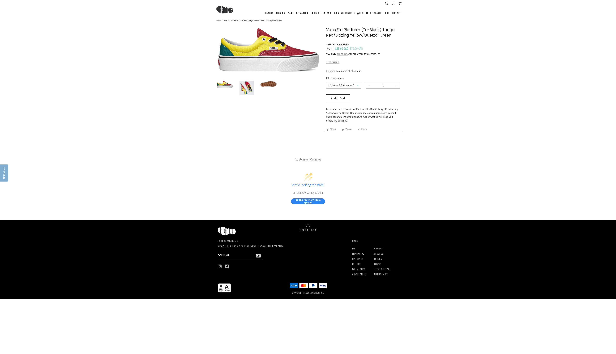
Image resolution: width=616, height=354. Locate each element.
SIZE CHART (332, 63)
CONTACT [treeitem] (396, 13)
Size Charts (358, 259)
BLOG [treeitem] (386, 13)
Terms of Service (382, 269)
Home (218, 21)
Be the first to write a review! (308, 201)
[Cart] (400, 3)
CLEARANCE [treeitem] (376, 13)
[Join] (258, 255)
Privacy (377, 264)
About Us (378, 254)
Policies (378, 259)
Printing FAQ (358, 254)
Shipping (330, 71)
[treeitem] (269, 13)
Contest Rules (359, 274)
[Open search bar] (386, 3)
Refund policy (381, 274)
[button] (225, 84)
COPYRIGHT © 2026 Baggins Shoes (308, 293)
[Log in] (394, 3)
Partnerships (358, 269)
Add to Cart (338, 98)
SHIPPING (342, 54)
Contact (378, 249)
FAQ (353, 249)
